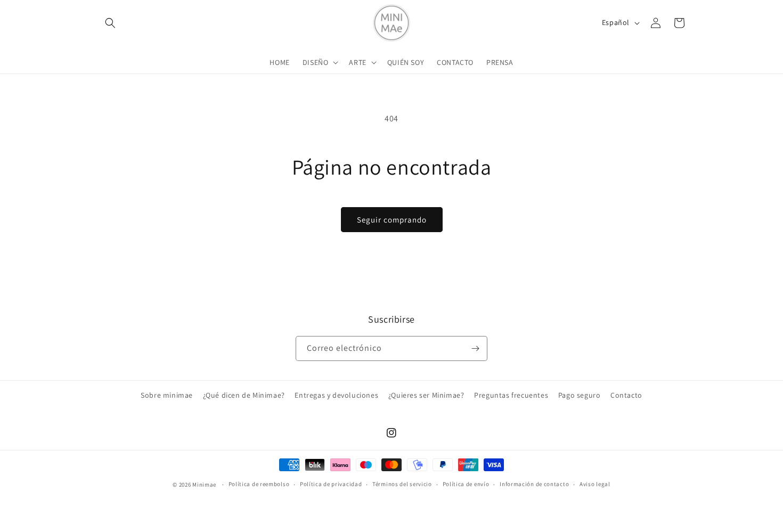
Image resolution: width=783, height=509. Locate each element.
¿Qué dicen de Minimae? (244, 395)
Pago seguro (579, 395)
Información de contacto (534, 484)
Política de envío (466, 484)
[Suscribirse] (475, 348)
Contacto (626, 395)
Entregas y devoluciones (336, 395)
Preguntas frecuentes (511, 395)
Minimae (205, 484)
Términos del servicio (402, 484)
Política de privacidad (331, 484)
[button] (110, 23)
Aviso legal (595, 484)
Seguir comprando (392, 220)
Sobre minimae (167, 395)
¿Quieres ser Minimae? (426, 395)
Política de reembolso (259, 484)
